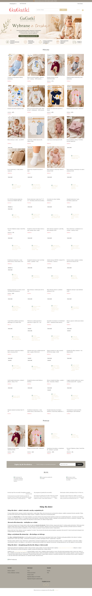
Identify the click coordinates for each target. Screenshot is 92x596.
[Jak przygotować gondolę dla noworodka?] (46, 484)
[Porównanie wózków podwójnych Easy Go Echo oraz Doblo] (72, 484)
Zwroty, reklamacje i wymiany (13, 572)
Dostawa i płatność (11, 570)
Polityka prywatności (31, 572)
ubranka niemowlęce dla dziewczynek (65, 547)
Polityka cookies (30, 574)
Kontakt (48, 570)
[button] (10, 568)
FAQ (48, 572)
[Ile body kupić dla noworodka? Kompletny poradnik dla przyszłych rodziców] (20, 484)
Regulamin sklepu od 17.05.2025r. (33, 576)
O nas (28, 570)
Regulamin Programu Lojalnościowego (34, 578)
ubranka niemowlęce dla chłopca (20, 551)
